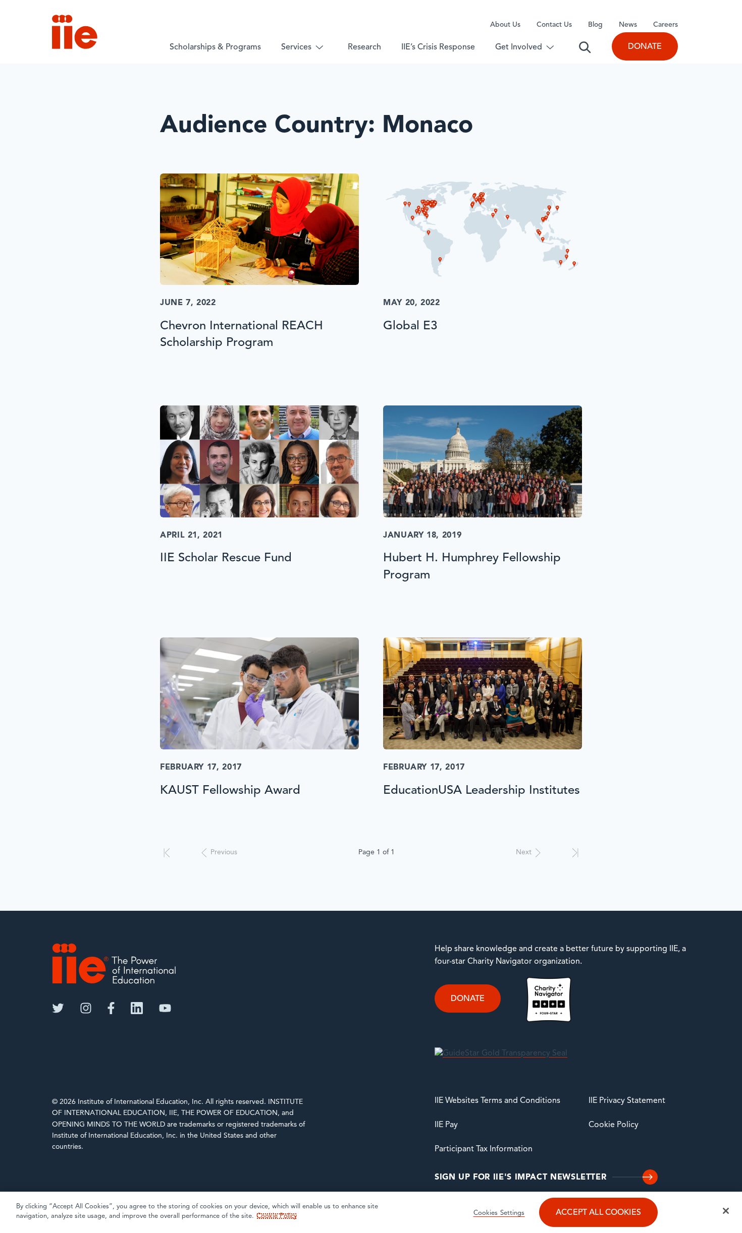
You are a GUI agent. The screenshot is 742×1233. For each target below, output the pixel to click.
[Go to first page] (167, 853)
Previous (223, 852)
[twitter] (58, 1008)
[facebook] (111, 1008)
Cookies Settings (499, 1213)
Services (296, 47)
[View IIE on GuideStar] (501, 1053)
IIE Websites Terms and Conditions (497, 1101)
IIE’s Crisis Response (438, 47)
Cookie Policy (614, 1125)
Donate (645, 47)
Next (524, 852)
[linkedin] (137, 1008)
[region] (371, 1212)
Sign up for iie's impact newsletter (520, 1177)
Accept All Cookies (598, 1213)
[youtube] (165, 1008)
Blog (595, 25)
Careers (665, 25)
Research (364, 47)
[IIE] (114, 963)
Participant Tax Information (484, 1149)
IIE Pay (446, 1125)
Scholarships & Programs (215, 47)
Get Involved (518, 47)
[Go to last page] (575, 853)
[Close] (726, 1211)
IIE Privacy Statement (627, 1101)
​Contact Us (554, 25)
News (628, 25)
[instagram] (85, 1008)
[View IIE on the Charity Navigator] (548, 999)
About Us (505, 25)
